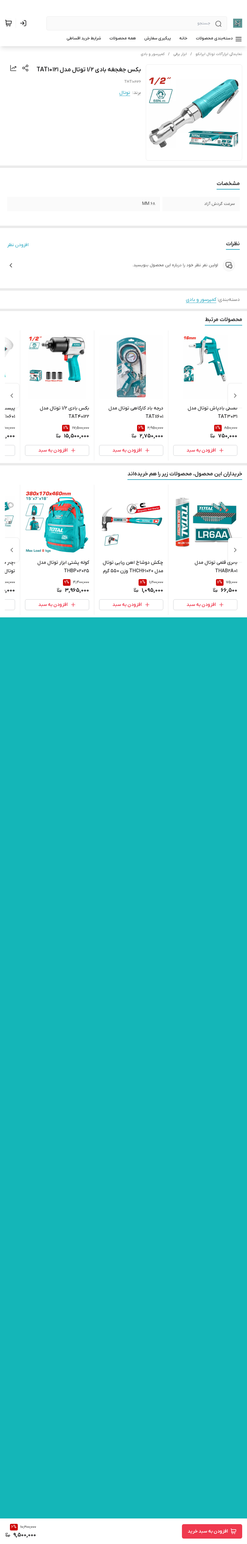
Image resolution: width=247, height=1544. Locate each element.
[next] (12, 396)
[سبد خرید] (8, 23)
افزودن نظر (18, 245)
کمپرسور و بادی (152, 54)
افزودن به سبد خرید (208, 1531)
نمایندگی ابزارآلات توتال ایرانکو (218, 54)
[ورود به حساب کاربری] (24, 23)
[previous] (235, 396)
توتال (124, 93)
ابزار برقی (180, 54)
